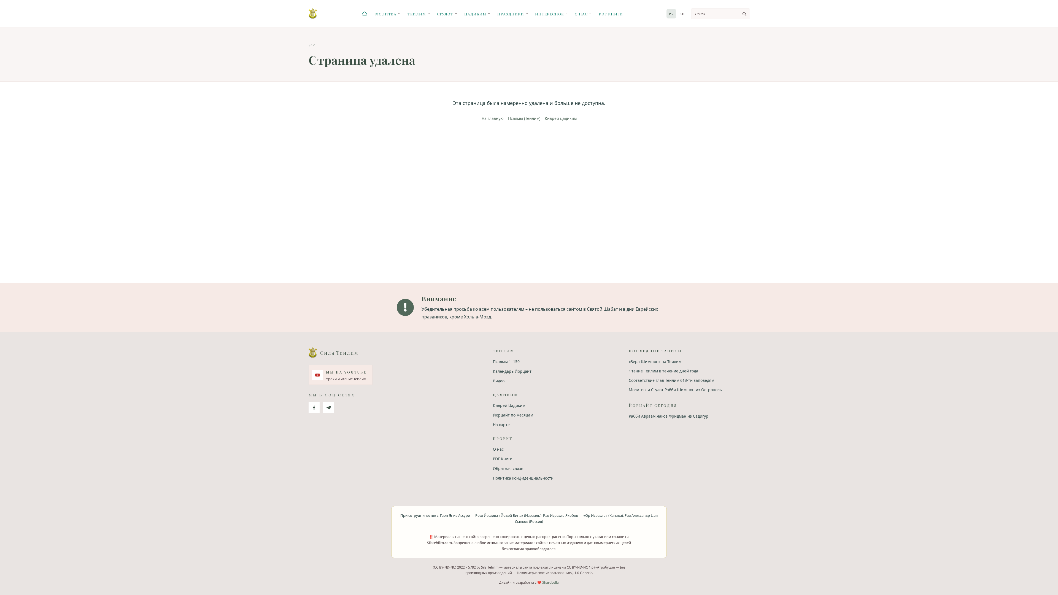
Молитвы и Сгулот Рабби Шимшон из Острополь (675, 389)
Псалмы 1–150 (506, 361)
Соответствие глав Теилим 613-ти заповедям (671, 380)
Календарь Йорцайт (512, 371)
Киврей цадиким (561, 118)
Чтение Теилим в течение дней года (663, 371)
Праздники (510, 13)
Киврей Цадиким (509, 405)
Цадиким (475, 13)
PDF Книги (611, 13)
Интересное (549, 13)
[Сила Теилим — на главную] (313, 14)
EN (682, 13)
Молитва (385, 13)
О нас (581, 13)
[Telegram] (328, 407)
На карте (501, 424)
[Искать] (744, 14)
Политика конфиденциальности (523, 478)
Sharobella (550, 582)
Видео (498, 380)
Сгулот (445, 13)
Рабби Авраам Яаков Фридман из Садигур (668, 416)
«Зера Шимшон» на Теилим (655, 361)
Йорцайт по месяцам (513, 415)
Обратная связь (508, 468)
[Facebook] (314, 407)
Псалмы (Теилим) (524, 118)
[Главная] (364, 14)
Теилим (416, 13)
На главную (493, 118)
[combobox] (720, 14)
